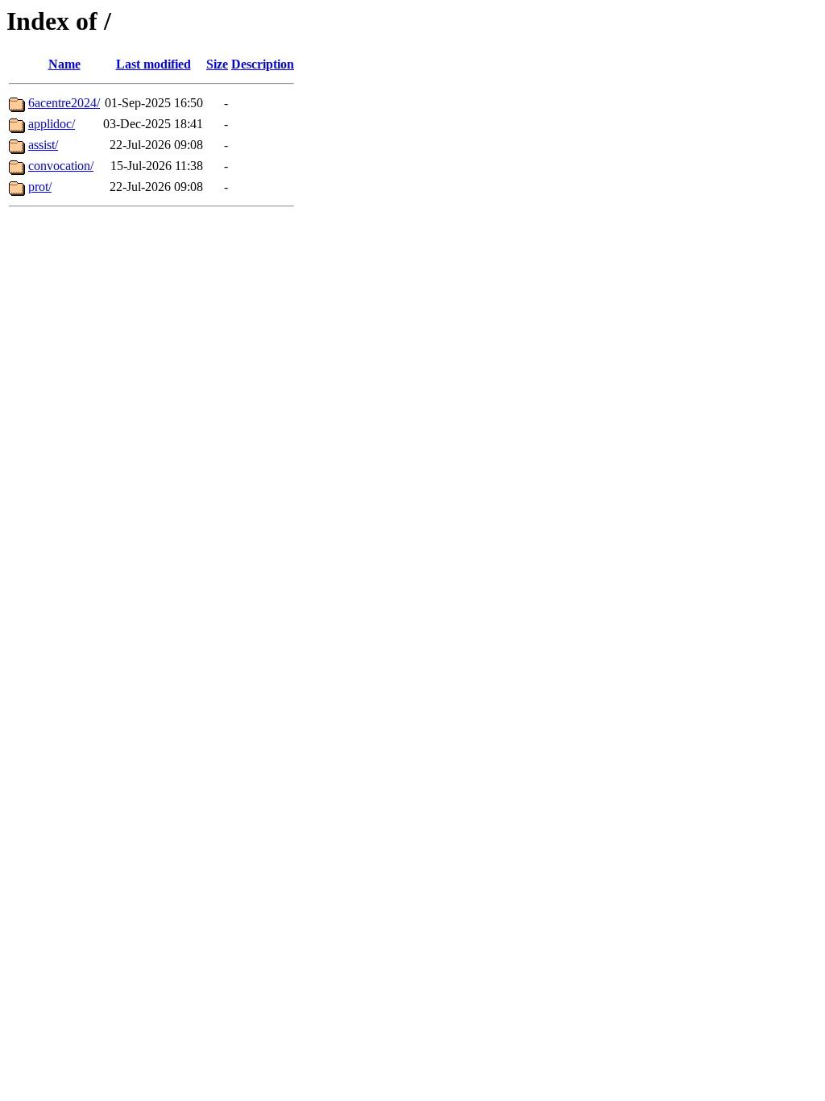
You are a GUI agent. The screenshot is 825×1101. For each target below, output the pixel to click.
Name (64, 64)
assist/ (43, 145)
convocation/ (60, 165)
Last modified (153, 64)
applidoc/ (51, 124)
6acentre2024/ (64, 103)
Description (262, 64)
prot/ (40, 186)
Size (217, 64)
